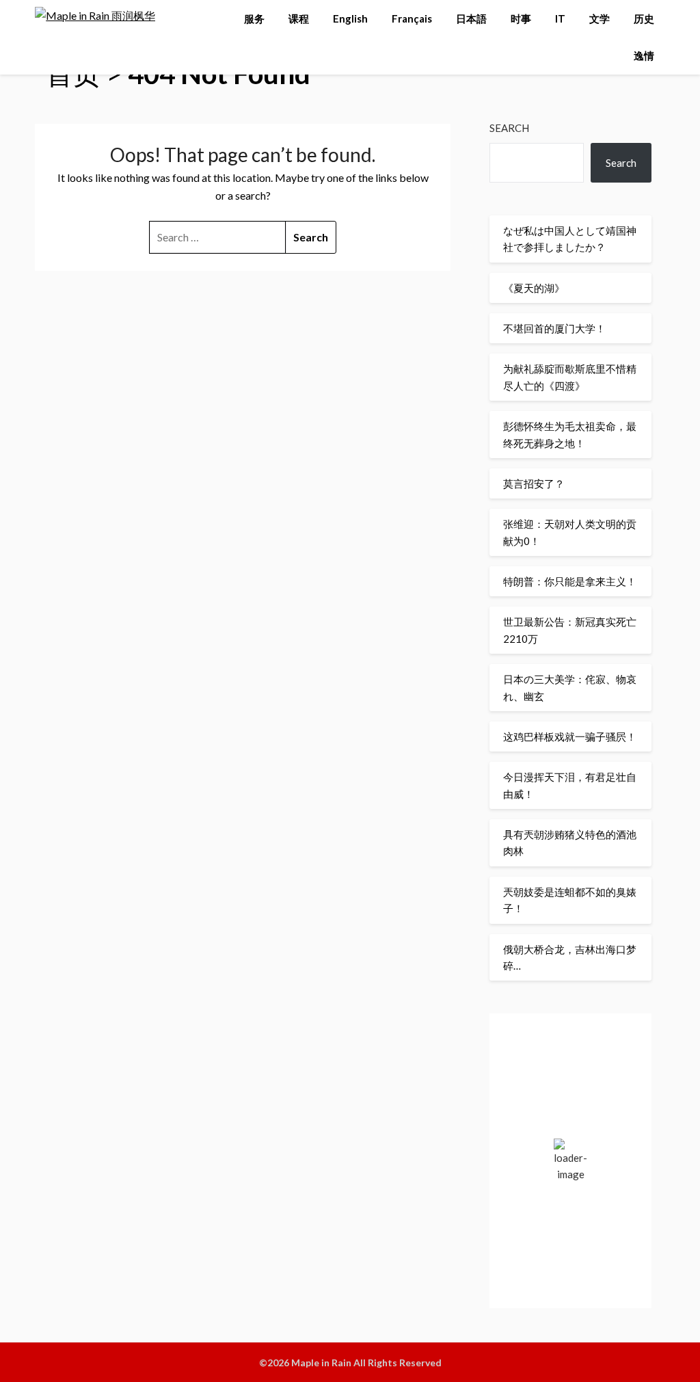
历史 (644, 18)
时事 (521, 18)
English (350, 18)
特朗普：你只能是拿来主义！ (569, 581)
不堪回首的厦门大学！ (554, 328)
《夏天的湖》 (534, 288)
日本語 (471, 18)
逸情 (644, 55)
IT (560, 18)
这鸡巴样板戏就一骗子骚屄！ (569, 736)
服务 (254, 18)
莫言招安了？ (534, 483)
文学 (599, 18)
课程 (298, 18)
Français (412, 18)
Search (509, 128)
